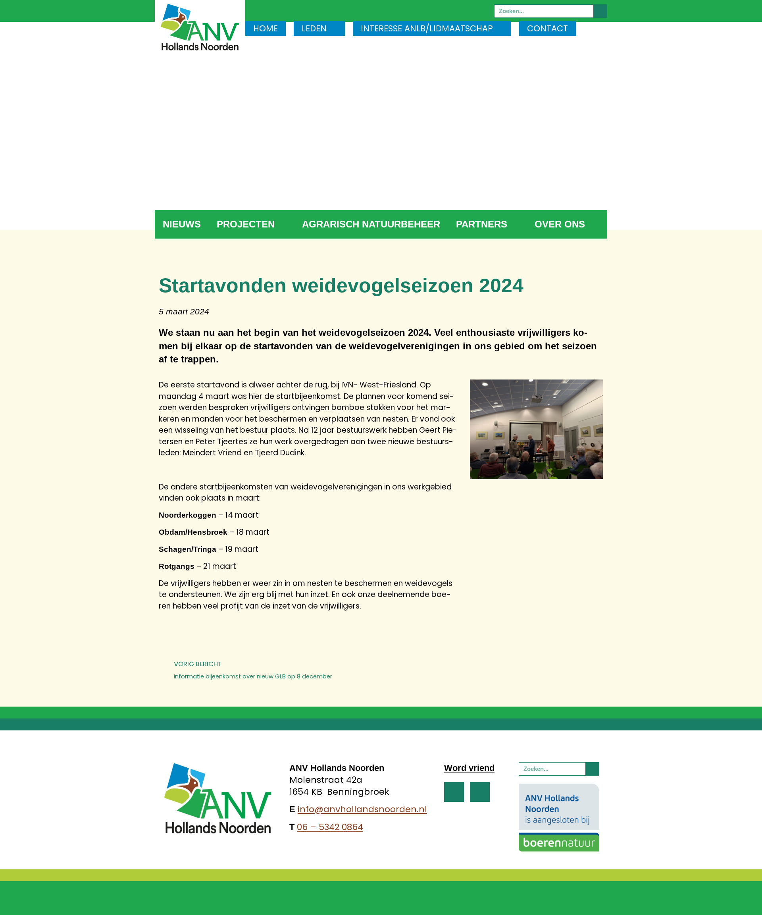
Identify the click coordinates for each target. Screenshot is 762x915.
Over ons (560, 224)
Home (265, 28)
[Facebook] (454, 792)
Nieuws (182, 224)
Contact (547, 28)
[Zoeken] (600, 11)
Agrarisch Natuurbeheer (371, 224)
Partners (481, 224)
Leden (314, 28)
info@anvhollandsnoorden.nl (362, 809)
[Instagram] (480, 792)
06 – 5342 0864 (330, 827)
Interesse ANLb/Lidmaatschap (427, 28)
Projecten (246, 224)
